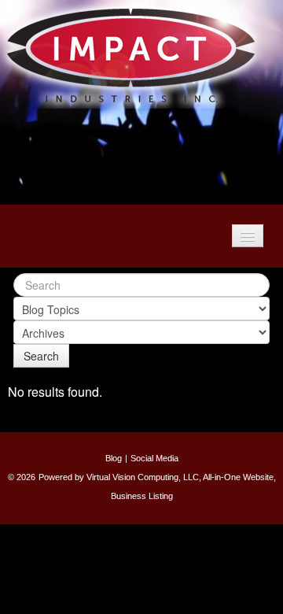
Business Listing (142, 496)
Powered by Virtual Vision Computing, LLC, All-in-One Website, (157, 477)
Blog (113, 458)
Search (41, 356)
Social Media (154, 458)
